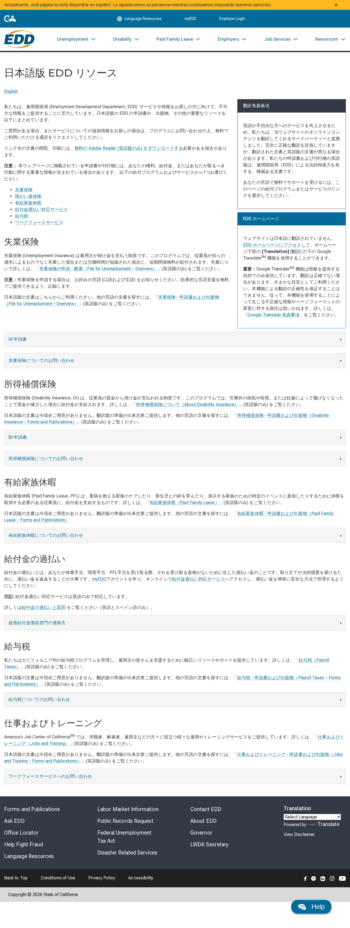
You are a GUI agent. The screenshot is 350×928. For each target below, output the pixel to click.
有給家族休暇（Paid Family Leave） (184, 502)
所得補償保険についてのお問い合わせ (45, 458)
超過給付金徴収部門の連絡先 (37, 622)
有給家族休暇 (28, 202)
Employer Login (232, 18)
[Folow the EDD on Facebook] (305, 878)
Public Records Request (125, 821)
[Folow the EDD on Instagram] (332, 878)
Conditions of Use (58, 877)
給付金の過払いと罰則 (44, 607)
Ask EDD (14, 821)
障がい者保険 (28, 196)
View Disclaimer (299, 834)
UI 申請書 (17, 339)
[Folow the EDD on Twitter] (313, 878)
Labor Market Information (128, 809)
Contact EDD (205, 809)
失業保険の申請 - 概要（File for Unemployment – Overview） (98, 268)
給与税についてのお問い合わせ (39, 699)
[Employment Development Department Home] (19, 39)
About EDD (203, 821)
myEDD (190, 18)
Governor (201, 832)
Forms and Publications (32, 809)
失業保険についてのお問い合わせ (41, 360)
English (11, 91)
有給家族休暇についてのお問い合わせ (45, 535)
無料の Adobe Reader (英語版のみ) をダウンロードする (128, 148)
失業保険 (24, 189)
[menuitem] (76, 39)
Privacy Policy (101, 877)
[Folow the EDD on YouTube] (342, 878)
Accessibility (140, 877)
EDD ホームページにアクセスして (276, 245)
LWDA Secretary (209, 844)
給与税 (21, 216)
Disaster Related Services (127, 852)
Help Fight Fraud (23, 844)
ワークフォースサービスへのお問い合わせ (50, 776)
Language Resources (29, 856)
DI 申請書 (17, 437)
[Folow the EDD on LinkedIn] (322, 878)
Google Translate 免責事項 (273, 314)
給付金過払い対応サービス (41, 209)
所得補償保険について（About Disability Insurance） (187, 404)
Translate (328, 824)
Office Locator (21, 832)
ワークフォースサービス (39, 222)
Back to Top (16, 877)
